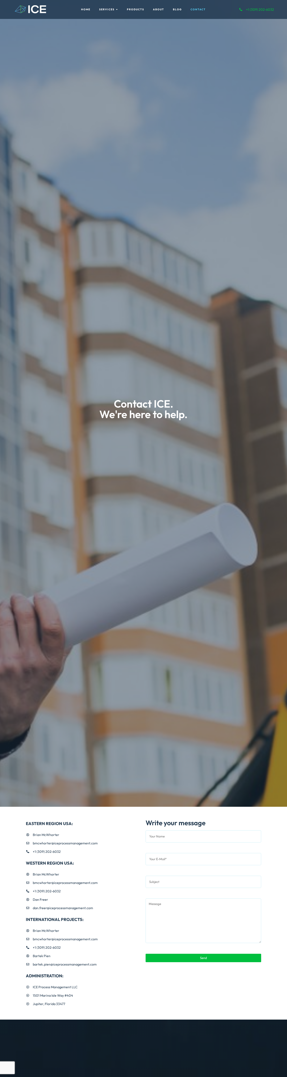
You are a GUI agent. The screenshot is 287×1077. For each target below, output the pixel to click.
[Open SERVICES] (117, 9)
